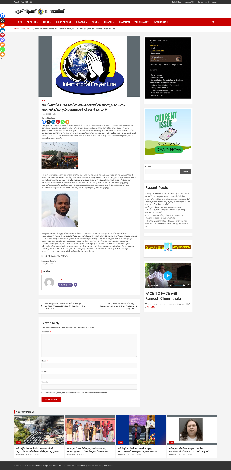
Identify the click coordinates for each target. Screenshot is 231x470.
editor (55, 114)
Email (44, 371)
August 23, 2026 (124, 454)
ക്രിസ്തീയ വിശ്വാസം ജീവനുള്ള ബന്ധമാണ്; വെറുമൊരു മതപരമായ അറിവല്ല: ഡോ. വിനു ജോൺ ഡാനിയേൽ (165, 209)
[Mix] (2, 44)
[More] (67, 122)
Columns (80, 22)
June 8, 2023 (46, 114)
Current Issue (160, 22)
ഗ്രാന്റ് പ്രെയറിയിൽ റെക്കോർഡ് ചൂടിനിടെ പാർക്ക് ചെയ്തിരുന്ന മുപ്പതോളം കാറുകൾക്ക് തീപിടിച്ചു (38, 451)
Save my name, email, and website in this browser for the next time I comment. (76, 393)
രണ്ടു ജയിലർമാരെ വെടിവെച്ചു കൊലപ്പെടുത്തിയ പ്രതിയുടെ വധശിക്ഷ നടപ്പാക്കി (117, 306)
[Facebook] (44, 122)
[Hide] (1, 59)
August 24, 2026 (22, 454)
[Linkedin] (53, 122)
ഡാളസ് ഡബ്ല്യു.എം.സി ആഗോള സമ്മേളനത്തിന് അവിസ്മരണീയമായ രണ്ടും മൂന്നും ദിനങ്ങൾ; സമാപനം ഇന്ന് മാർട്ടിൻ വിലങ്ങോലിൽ (167, 201)
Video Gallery (142, 22)
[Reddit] (2, 25)
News (94, 22)
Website (45, 382)
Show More (151, 307)
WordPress (108, 466)
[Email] (75, 285)
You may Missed (25, 411)
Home (19, 22)
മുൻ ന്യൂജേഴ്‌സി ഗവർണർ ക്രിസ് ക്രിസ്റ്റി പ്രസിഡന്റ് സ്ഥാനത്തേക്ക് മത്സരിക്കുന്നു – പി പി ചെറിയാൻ (65, 306)
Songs (200, 2)
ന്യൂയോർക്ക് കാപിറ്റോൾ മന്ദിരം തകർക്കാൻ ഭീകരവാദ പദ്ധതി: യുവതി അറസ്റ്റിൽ (189, 451)
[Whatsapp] (63, 122)
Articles (31, 22)
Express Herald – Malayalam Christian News (46, 466)
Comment (46, 332)
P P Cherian (34, 454)
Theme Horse (79, 466)
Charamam (124, 22)
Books (46, 22)
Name (45, 361)
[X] (48, 122)
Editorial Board (177, 2)
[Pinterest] (58, 122)
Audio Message (211, 2)
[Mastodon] (2, 39)
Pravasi (108, 22)
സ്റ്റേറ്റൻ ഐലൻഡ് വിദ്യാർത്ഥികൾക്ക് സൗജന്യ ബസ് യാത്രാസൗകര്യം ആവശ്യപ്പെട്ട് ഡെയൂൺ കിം (166, 223)
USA (43, 101)
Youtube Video (190, 2)
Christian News (63, 22)
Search (148, 167)
